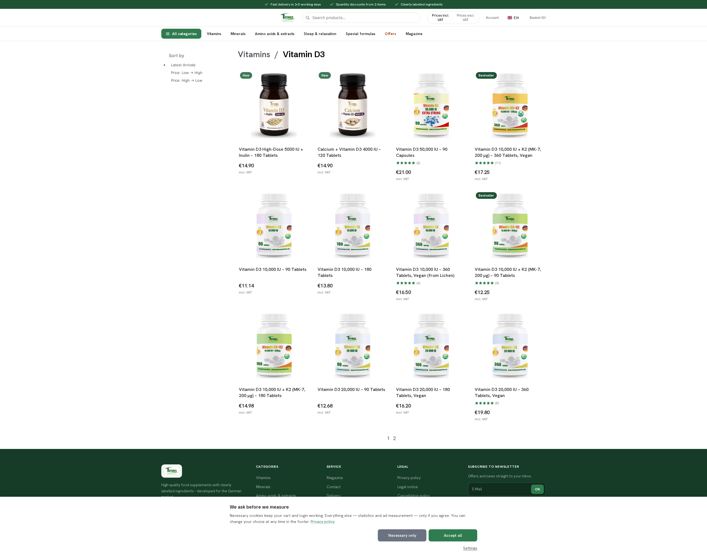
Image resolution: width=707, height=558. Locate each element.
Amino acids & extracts (274, 33)
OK (537, 489)
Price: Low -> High (186, 72)
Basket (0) (538, 17)
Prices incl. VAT (440, 17)
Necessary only (402, 535)
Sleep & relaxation (320, 33)
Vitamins (214, 33)
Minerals (238, 33)
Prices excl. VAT (465, 17)
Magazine (414, 33)
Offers (390, 33)
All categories (184, 33)
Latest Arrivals (183, 65)
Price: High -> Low (186, 80)
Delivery (334, 495)
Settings (470, 548)
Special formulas (360, 33)
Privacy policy (323, 521)
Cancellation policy (413, 495)
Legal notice (407, 486)
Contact (334, 486)
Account (492, 17)
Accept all (453, 535)
